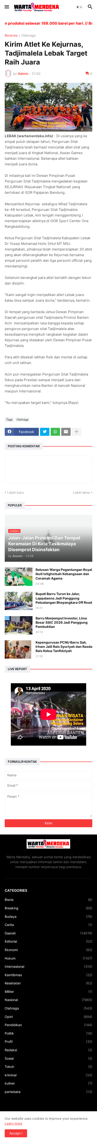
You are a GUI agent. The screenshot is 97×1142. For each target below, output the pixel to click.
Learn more (13, 1123)
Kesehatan (48, 983)
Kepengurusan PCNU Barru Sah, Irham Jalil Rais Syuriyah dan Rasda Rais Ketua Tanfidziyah (64, 646)
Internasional (48, 966)
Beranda (11, 35)
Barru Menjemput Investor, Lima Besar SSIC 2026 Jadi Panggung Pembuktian (62, 622)
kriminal (48, 1075)
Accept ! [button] (15, 1133)
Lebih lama (81, 492)
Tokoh (48, 1067)
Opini (48, 1017)
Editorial (48, 941)
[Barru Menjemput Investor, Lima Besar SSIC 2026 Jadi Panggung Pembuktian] (18, 625)
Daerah (48, 933)
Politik (48, 1033)
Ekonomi (48, 950)
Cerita (48, 925)
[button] (6, 7)
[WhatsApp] (55, 432)
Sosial (48, 1058)
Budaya (48, 916)
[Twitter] (44, 432)
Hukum (48, 958)
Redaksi (48, 1050)
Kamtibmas (48, 975)
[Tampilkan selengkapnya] (76, 432)
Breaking (48, 908)
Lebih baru (15, 492)
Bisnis (48, 900)
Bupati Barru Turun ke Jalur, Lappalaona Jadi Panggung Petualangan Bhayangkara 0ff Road (64, 598)
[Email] (66, 432)
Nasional (48, 1000)
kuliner (48, 1083)
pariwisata (48, 1092)
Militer (48, 992)
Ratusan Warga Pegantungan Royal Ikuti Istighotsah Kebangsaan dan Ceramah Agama (64, 574)
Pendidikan (48, 1025)
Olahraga (28, 35)
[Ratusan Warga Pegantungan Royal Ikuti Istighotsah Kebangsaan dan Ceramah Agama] (18, 577)
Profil (48, 1041)
